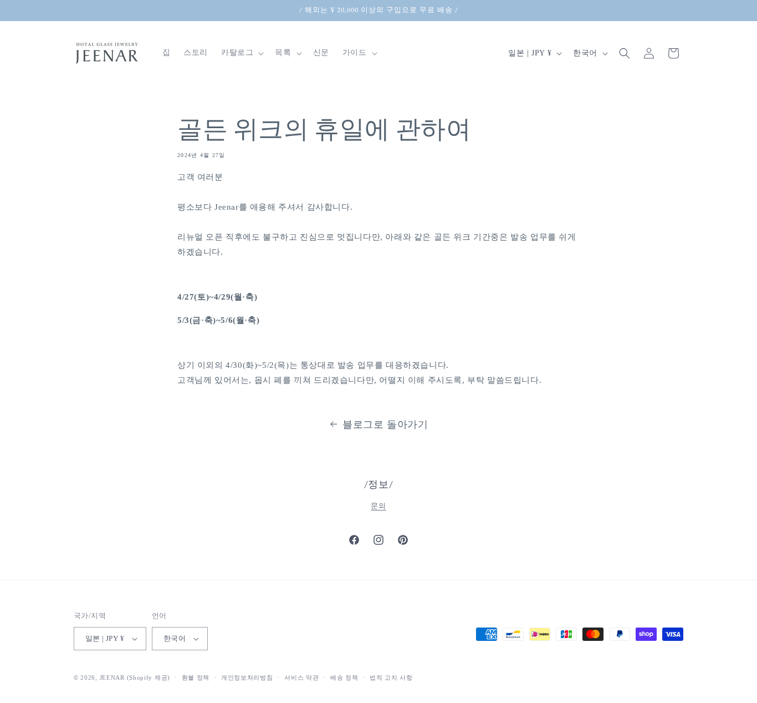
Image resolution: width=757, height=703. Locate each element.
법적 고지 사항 (391, 677)
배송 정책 (344, 677)
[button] (241, 52)
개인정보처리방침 (247, 677)
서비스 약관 (301, 677)
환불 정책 (196, 677)
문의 (378, 505)
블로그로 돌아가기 (385, 424)
